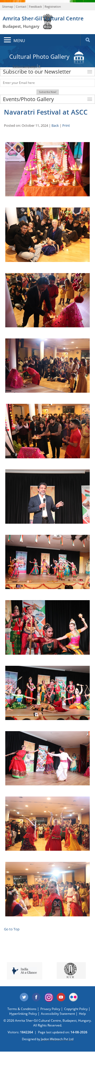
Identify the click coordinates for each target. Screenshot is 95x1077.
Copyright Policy (76, 1009)
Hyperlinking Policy (23, 1013)
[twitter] (24, 997)
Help (82, 1013)
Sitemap (7, 6)
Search (87, 40)
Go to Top (12, 929)
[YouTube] (61, 997)
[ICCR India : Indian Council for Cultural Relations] (71, 970)
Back (55, 125)
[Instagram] (48, 997)
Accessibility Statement (58, 1013)
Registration (53, 6)
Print (66, 125)
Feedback (35, 6)
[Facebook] (36, 997)
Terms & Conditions (21, 1009)
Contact (21, 6)
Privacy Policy (50, 1009)
